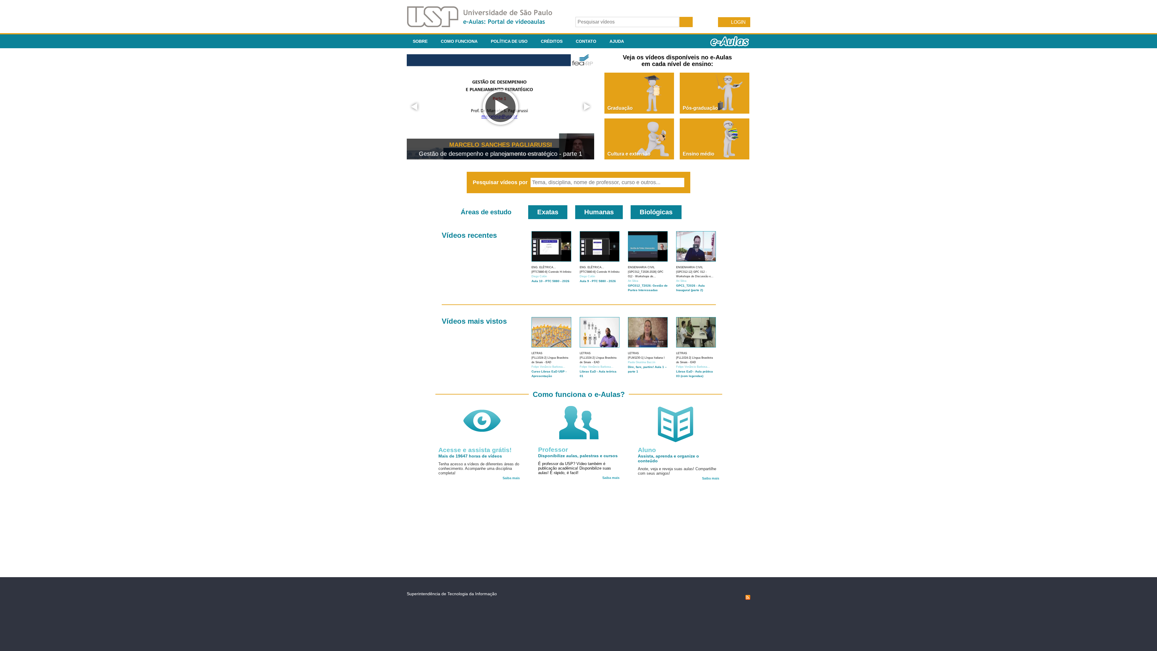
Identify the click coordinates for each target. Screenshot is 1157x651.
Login (738, 22)
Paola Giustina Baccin (641, 362)
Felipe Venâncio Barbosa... (548, 366)
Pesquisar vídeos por (501, 182)
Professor (553, 449)
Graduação (620, 108)
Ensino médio (698, 153)
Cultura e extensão (629, 153)
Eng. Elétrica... (543, 267)
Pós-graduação (700, 108)
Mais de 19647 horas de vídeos (470, 456)
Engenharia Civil (641, 267)
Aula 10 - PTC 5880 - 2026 (550, 281)
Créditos (552, 41)
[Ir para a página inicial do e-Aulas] (484, 25)
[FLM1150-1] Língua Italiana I (646, 357)
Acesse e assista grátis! (475, 449)
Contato (586, 41)
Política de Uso (509, 41)
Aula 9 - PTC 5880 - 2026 (598, 281)
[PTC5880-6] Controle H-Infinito (551, 271)
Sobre (420, 41)
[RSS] (747, 598)
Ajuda (617, 41)
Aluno (647, 449)
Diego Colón (539, 276)
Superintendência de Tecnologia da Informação (452, 593)
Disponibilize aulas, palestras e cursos (578, 455)
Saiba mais (511, 478)
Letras (536, 353)
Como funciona (459, 41)
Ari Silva (633, 280)
